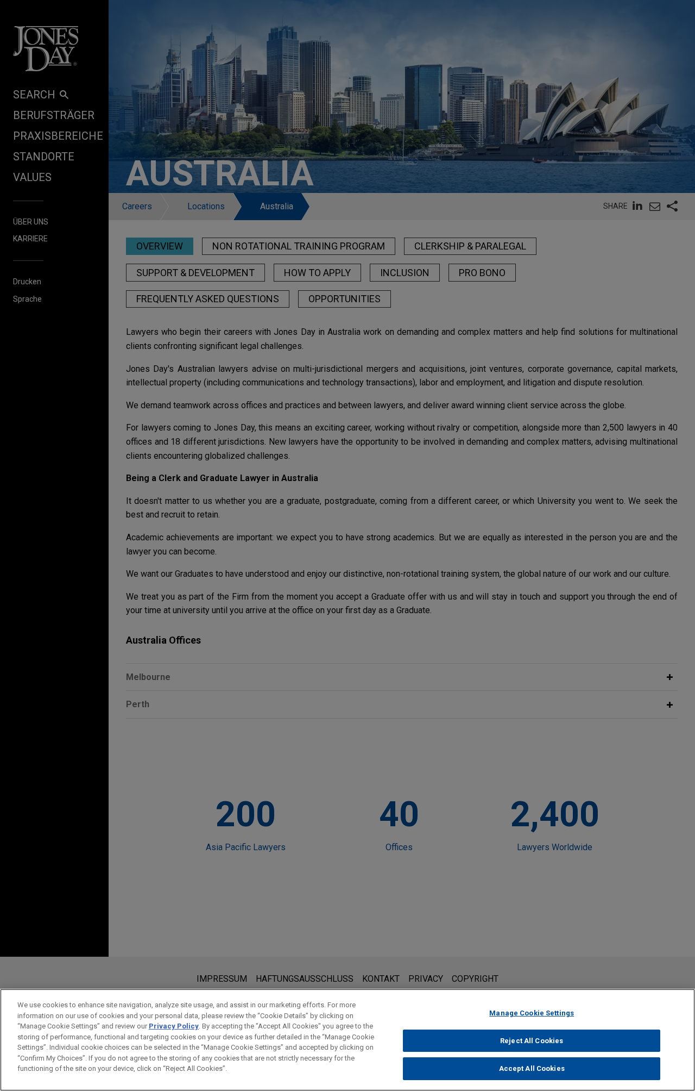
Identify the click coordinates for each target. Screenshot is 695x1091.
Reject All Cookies (531, 1041)
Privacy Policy (174, 1026)
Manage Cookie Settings (531, 1013)
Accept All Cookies (532, 1068)
